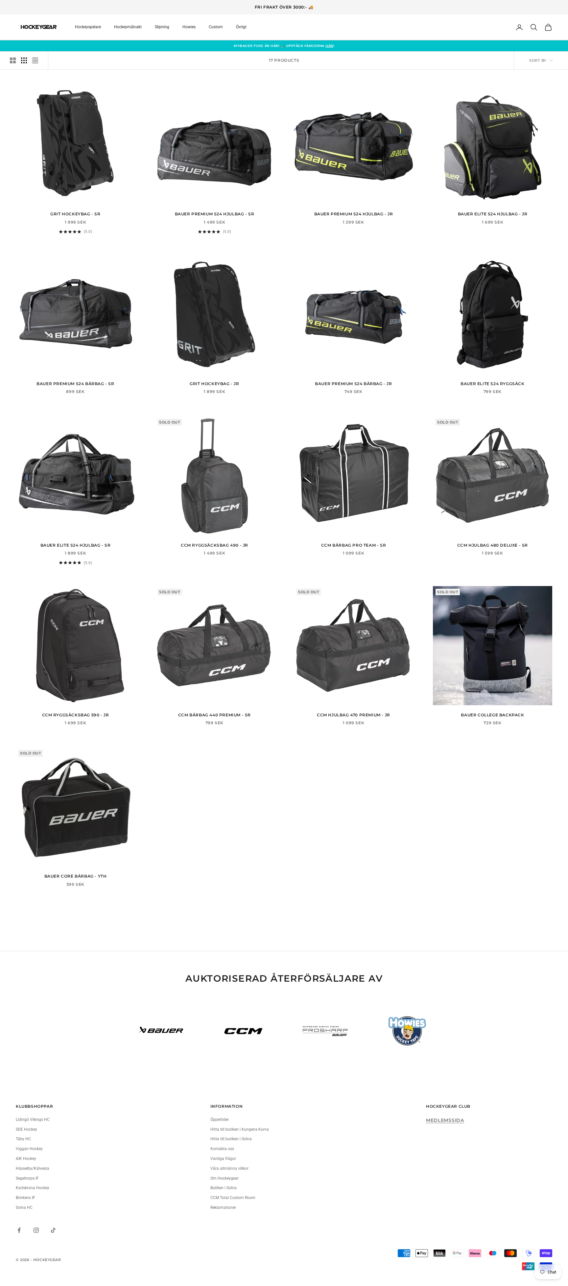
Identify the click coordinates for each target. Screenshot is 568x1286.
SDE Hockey (26, 1129)
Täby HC (23, 1139)
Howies (189, 27)
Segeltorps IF (27, 1178)
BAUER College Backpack (492, 714)
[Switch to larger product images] (13, 60)
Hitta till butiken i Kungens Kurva (239, 1129)
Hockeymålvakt (128, 27)
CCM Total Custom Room (232, 1197)
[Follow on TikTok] (53, 1230)
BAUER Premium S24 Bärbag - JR (353, 383)
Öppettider (219, 1119)
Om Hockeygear (224, 1178)
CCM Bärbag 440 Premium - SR (214, 714)
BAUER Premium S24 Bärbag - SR (75, 383)
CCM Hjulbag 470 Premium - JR (353, 714)
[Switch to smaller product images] (24, 60)
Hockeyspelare (88, 27)
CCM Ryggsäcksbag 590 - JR (75, 714)
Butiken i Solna (223, 1188)
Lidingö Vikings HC (33, 1119)
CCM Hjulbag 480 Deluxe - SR (492, 545)
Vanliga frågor (223, 1158)
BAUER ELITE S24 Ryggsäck (492, 383)
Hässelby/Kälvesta (32, 1168)
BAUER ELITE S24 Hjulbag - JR (493, 213)
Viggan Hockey (29, 1148)
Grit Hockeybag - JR (214, 383)
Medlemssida (445, 1120)
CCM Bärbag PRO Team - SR (353, 545)
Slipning (162, 27)
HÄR (329, 46)
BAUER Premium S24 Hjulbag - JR (353, 213)
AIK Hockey (26, 1158)
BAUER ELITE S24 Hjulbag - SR (75, 545)
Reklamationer (223, 1207)
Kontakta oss (222, 1148)
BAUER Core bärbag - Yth (75, 876)
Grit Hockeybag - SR (75, 213)
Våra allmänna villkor (229, 1168)
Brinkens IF (25, 1197)
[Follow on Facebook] (19, 1230)
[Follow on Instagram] (36, 1230)
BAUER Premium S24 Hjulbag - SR (214, 213)
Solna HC (24, 1207)
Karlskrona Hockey (32, 1188)
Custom (216, 27)
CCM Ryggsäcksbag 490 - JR (214, 545)
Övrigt (241, 27)
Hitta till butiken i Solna (231, 1139)
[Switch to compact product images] (35, 60)
